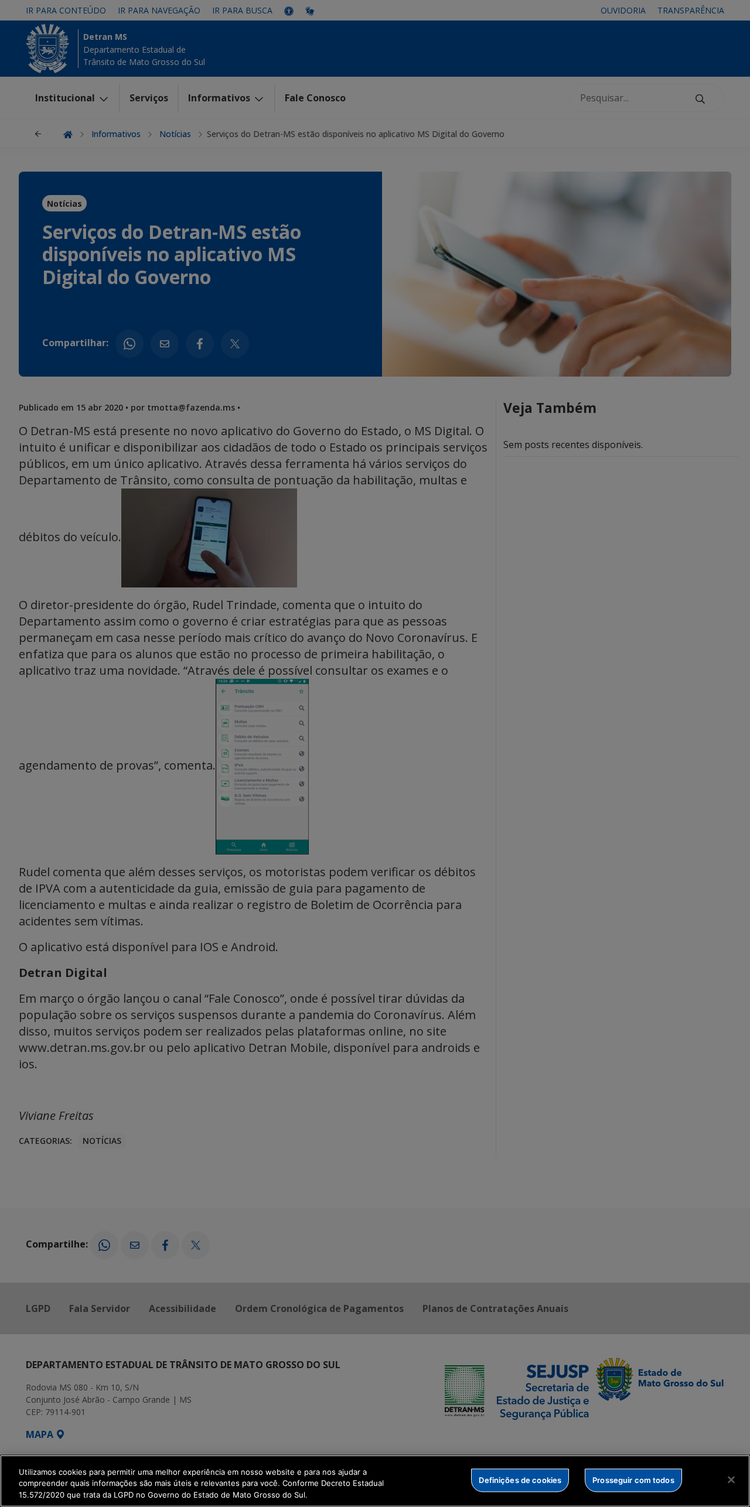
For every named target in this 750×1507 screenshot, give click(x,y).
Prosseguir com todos (633, 1479)
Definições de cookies (520, 1479)
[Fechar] (731, 1479)
